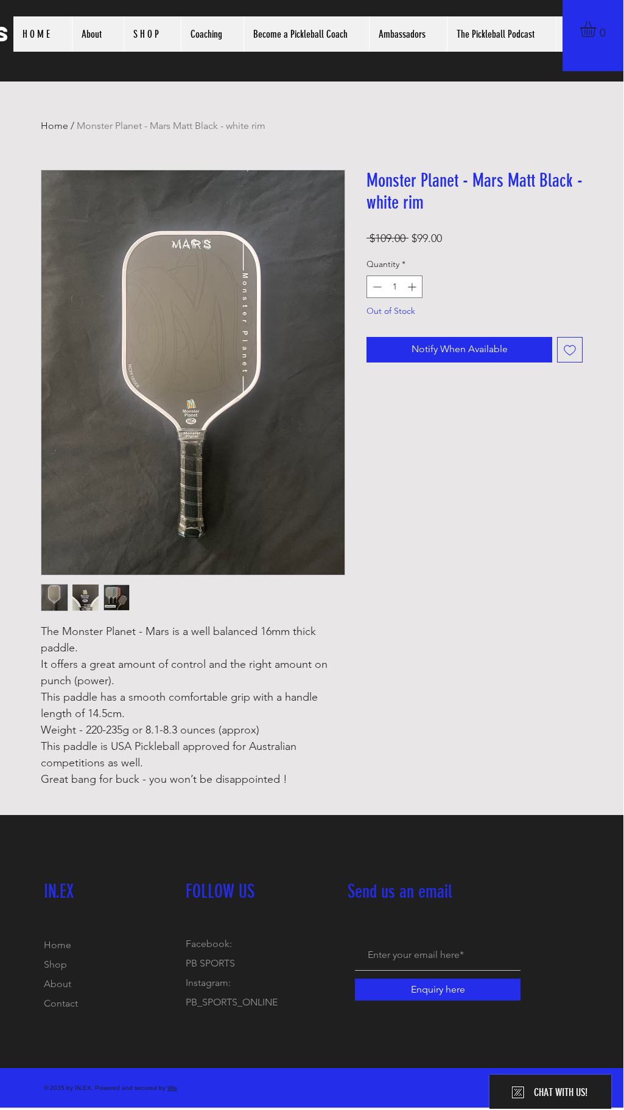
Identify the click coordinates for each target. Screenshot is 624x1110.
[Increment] (413, 286)
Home (54, 125)
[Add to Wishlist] (570, 349)
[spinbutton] (394, 286)
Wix (172, 1087)
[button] (597, 29)
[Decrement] (376, 286)
